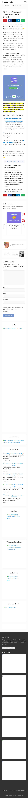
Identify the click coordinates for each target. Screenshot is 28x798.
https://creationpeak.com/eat (14, 118)
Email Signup (13, 88)
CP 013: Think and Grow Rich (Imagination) (14, 226)
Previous (5, 224)
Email (5, 293)
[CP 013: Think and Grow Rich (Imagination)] (14, 217)
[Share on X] (14, 20)
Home (3, 5)
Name (5, 287)
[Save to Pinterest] (5, 20)
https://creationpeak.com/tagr (14, 121)
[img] (18, 88)
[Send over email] (23, 20)
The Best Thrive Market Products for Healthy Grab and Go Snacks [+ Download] (13, 456)
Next (23, 224)
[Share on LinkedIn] (18, 20)
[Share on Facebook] (10, 20)
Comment (6, 269)
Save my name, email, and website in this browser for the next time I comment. (13, 309)
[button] (25, 2)
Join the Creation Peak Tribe (8, 647)
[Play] (14, 96)
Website (5, 299)
